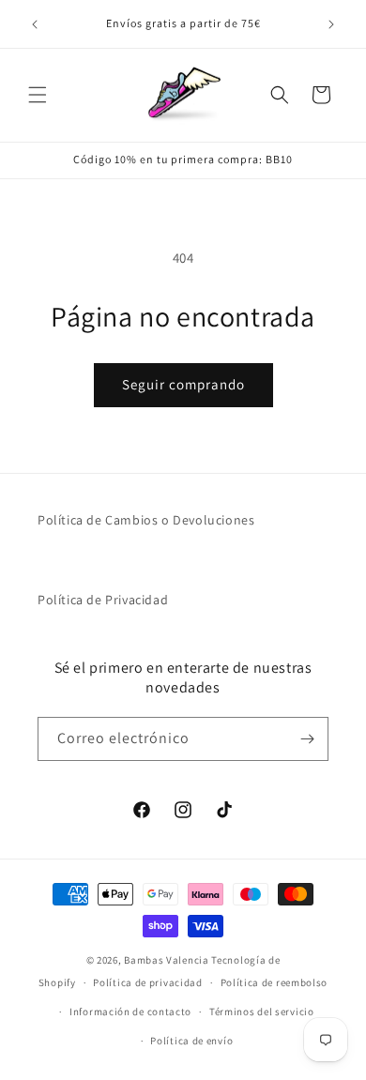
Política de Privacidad (103, 599)
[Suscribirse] (307, 739)
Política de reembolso (274, 982)
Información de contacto (130, 1011)
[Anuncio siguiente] (331, 24)
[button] (37, 94)
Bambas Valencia (166, 959)
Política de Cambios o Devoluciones (146, 519)
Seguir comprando (183, 384)
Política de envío (191, 1040)
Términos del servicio (261, 1011)
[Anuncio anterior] (34, 24)
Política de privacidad (147, 982)
